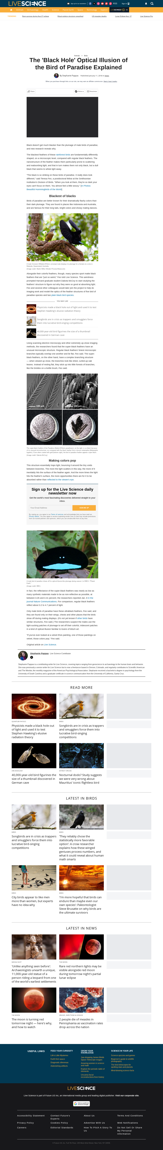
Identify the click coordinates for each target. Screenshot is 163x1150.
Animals (19, 9)
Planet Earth (68, 9)
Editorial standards (62, 1127)
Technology (92, 9)
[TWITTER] (32, 657)
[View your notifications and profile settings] (146, 3)
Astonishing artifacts (59, 1066)
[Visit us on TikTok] (110, 3)
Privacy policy (25, 1123)
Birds (86, 56)
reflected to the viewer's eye (60, 479)
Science (55, 9)
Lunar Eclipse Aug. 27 (123, 16)
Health (45, 9)
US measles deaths (99, 16)
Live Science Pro (146, 16)
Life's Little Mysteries (59, 1055)
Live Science (50, 644)
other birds (82, 618)
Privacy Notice (34, 516)
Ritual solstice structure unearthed (70, 16)
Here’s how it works (110, 81)
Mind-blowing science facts (122, 1070)
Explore (104, 9)
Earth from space (58, 1059)
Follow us (81, 91)
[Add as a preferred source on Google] (81, 1103)
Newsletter (93, 91)
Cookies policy (59, 1123)
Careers (21, 1127)
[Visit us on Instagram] (98, 3)
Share (32, 91)
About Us (89, 1115)
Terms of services (57, 514)
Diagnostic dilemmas (59, 1062)
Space (80, 9)
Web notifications (127, 1123)
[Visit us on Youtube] (102, 3)
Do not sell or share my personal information (129, 1130)
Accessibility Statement (31, 1115)
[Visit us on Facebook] (90, 3)
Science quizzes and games (123, 1055)
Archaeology (32, 9)
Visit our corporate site (127, 1095)
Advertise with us (94, 1123)
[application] (62, 117)
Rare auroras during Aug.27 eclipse (35, 16)
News (107, 76)
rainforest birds (63, 155)
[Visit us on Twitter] (94, 3)
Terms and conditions (130, 1115)
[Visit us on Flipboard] (106, 3)
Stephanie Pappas (70, 75)
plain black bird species (62, 295)
